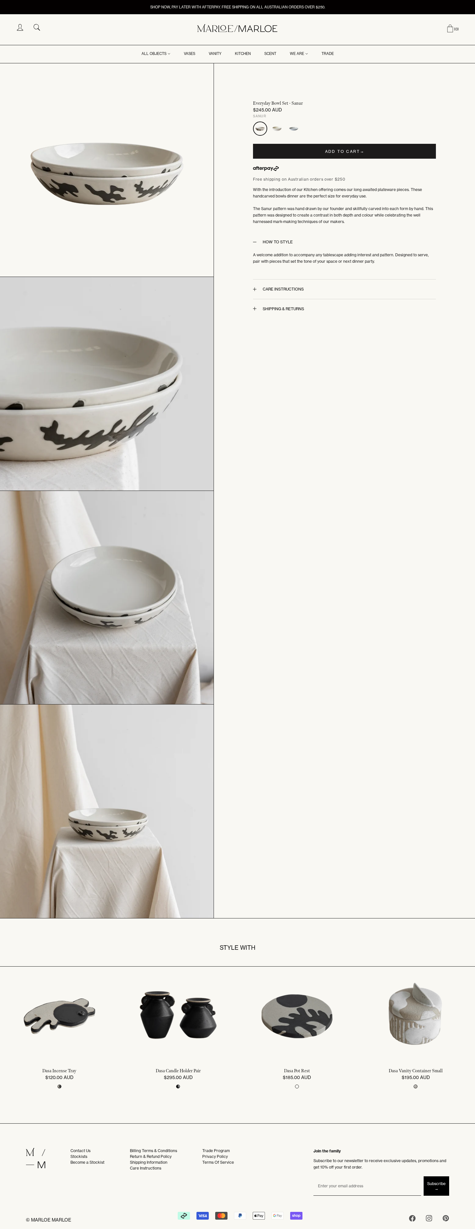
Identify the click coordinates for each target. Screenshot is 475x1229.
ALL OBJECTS (154, 53)
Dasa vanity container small (416, 1071)
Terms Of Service (218, 1162)
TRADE (328, 53)
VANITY (215, 53)
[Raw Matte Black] (297, 1086)
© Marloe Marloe (48, 1220)
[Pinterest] (446, 1219)
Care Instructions (283, 289)
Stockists (78, 1156)
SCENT (270, 53)
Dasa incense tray (59, 1071)
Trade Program (216, 1150)
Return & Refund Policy (151, 1156)
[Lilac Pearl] (294, 129)
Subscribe (436, 1183)
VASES (189, 53)
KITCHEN (243, 53)
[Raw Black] (59, 1086)
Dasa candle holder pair (178, 1071)
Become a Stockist (87, 1162)
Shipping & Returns (283, 308)
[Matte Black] (178, 1086)
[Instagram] (429, 1219)
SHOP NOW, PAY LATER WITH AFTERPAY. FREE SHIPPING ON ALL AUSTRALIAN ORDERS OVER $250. (237, 7)
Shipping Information (148, 1162)
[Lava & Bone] (277, 129)
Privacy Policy (215, 1156)
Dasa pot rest (297, 1071)
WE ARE (297, 53)
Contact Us (80, 1150)
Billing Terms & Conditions (153, 1150)
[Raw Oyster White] (415, 1086)
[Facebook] (412, 1219)
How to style (278, 241)
